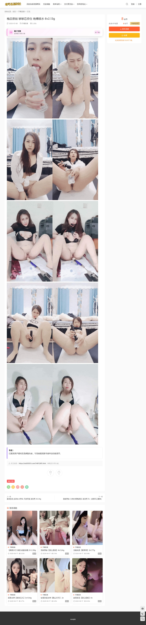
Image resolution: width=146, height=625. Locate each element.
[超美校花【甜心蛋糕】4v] (87, 575)
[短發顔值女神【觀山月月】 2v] (55, 575)
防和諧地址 (81, 4)
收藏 (125, 35)
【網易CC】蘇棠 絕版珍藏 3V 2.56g (22, 550)
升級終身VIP (135, 23)
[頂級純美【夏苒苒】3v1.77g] (87, 528)
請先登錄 (125, 29)
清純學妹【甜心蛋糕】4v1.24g (52, 550)
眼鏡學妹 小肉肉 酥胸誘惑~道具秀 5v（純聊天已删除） (83, 499)
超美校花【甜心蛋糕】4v (83, 598)
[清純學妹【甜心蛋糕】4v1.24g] (55, 528)
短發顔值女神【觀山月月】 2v (52, 598)
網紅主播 (10, 481)
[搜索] (127, 4)
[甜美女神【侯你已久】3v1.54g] (22, 575)
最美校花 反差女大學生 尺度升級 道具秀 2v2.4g (24, 499)
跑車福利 (56, 4)
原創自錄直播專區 (33, 4)
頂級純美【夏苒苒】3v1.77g (84, 550)
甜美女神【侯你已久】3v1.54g (19, 598)
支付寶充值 (68, 4)
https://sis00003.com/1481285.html (32, 463)
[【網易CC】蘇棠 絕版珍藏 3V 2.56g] (22, 528)
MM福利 (73, 619)
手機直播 (25, 23)
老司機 (13, 4)
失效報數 (46, 4)
